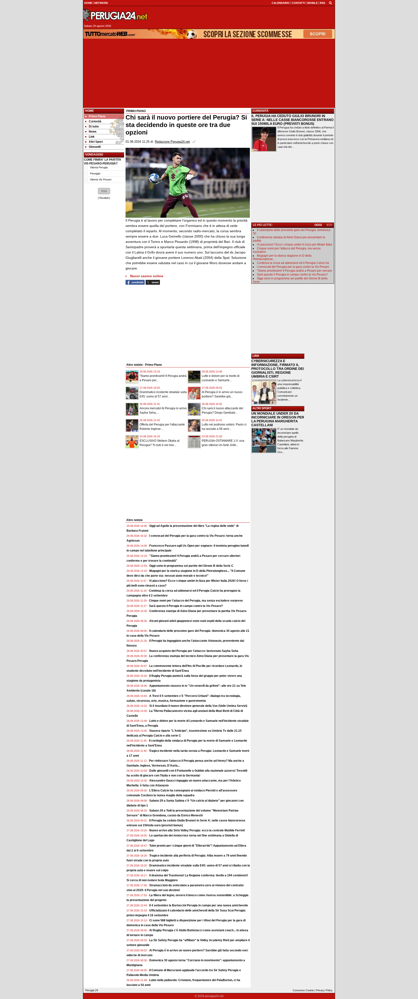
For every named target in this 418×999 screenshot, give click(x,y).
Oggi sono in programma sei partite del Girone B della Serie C (191, 565)
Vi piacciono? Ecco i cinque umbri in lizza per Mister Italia (294, 244)
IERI (329, 225)
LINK (256, 356)
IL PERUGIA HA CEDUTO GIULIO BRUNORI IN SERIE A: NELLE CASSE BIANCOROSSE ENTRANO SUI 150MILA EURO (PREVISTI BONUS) (292, 120)
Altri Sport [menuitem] (96, 141)
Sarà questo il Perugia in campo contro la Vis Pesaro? (186, 606)
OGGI (318, 225)
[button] (104, 191)
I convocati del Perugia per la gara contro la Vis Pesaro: (293, 266)
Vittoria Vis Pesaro (101, 179)
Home (89, 110)
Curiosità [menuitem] (95, 121)
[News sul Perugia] (116, 15)
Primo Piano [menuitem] (97, 116)
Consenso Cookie (303, 990)
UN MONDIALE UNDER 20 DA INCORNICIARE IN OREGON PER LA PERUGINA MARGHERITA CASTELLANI (277, 419)
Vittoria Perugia (99, 167)
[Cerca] (330, 2)
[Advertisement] (209, 73)
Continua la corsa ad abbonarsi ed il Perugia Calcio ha (293, 263)
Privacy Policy (324, 990)
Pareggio (95, 173)
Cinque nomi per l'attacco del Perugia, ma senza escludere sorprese (196, 600)
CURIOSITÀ (261, 110)
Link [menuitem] (92, 136)
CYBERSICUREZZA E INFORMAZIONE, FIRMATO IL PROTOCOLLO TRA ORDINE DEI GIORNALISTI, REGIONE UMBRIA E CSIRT (277, 368)
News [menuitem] (93, 131)
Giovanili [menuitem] (95, 147)
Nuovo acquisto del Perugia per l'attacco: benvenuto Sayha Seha (193, 651)
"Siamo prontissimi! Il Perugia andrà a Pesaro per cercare (294, 270)
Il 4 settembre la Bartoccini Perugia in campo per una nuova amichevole (198, 905)
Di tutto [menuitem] (94, 126)
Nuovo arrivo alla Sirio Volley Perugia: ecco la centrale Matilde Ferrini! (197, 830)
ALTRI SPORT (262, 408)
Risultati (104, 197)
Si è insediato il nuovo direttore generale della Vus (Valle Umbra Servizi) (198, 706)
